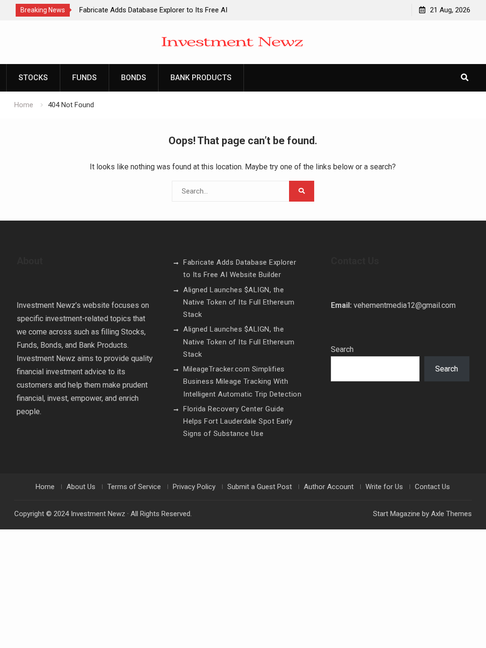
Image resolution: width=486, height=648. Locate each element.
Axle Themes (451, 513)
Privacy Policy (194, 486)
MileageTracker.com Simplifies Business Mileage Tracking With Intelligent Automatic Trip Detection (242, 381)
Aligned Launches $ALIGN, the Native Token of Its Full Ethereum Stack (239, 302)
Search (342, 349)
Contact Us (432, 486)
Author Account (329, 486)
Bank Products (201, 77)
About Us (80, 486)
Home (45, 486)
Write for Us (384, 486)
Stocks (33, 77)
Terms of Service (134, 486)
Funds (84, 77)
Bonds (133, 77)
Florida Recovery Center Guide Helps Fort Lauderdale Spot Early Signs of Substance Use (237, 421)
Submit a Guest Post (259, 486)
